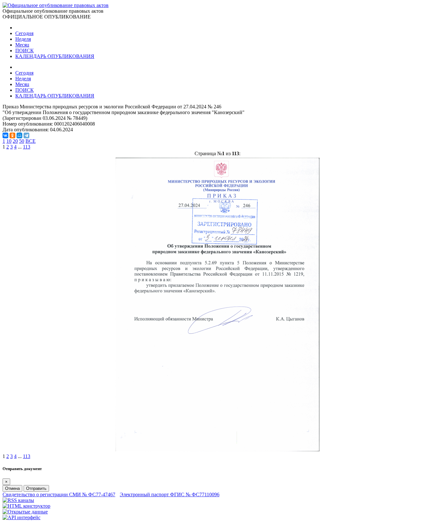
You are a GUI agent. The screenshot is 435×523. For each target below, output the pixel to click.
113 (26, 146)
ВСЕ (30, 141)
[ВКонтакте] (5, 135)
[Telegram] (26, 135)
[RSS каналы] (18, 500)
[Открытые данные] (25, 511)
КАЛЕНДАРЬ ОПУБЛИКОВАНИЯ (54, 56)
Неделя (23, 39)
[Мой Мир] (19, 135)
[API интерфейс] (21, 517)
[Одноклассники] (12, 135)
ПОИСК (24, 50)
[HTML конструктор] (26, 506)
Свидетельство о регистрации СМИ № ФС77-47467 (59, 494)
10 (8, 141)
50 (21, 141)
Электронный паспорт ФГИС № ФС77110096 (169, 494)
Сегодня (24, 33)
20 (15, 141)
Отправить (36, 488)
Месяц (22, 44)
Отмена (12, 488)
